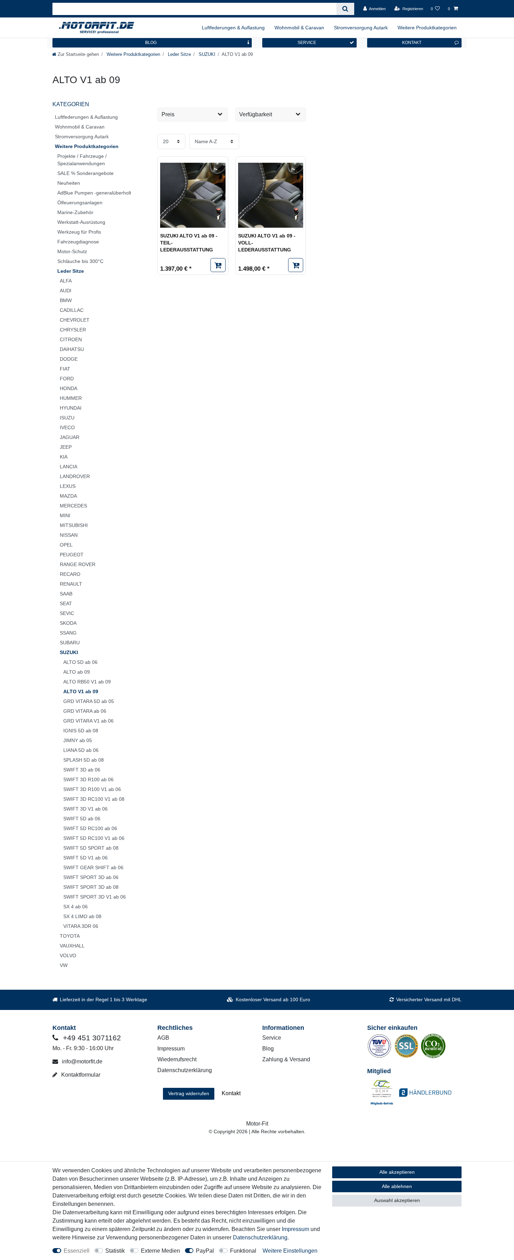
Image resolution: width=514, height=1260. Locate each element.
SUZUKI (206, 54)
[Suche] (345, 9)
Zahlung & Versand (286, 1059)
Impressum (171, 1049)
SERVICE (307, 42)
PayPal (205, 1251)
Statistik (115, 1251)
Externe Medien (160, 1251)
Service (271, 1038)
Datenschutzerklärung (184, 1070)
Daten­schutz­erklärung (260, 1237)
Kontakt (231, 1093)
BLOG (151, 42)
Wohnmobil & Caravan (299, 27)
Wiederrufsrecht (177, 1059)
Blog (268, 1049)
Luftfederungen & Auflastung (233, 27)
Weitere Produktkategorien (427, 27)
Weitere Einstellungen (290, 1251)
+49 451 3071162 (91, 1038)
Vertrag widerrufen (188, 1093)
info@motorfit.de (81, 1061)
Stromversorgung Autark (361, 27)
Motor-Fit (257, 1124)
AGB (163, 1038)
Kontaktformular (80, 1075)
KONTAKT (411, 42)
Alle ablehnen (397, 1186)
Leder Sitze (178, 54)
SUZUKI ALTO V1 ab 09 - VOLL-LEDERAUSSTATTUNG (266, 242)
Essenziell (77, 1251)
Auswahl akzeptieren (397, 1200)
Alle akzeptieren (397, 1172)
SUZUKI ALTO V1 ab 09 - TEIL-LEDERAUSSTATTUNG (188, 242)
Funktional (243, 1251)
